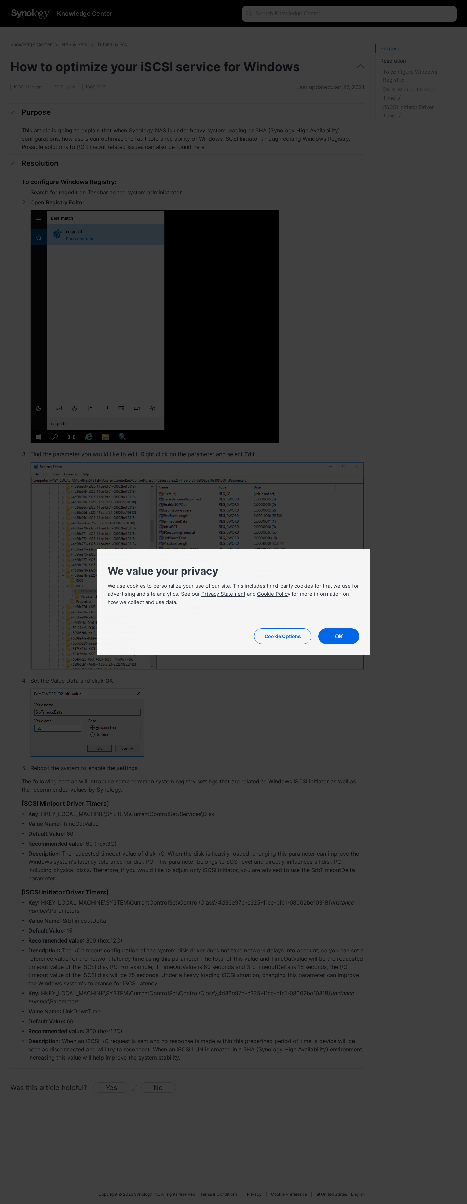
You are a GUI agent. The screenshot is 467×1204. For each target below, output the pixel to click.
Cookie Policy (273, 594)
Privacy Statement (223, 594)
